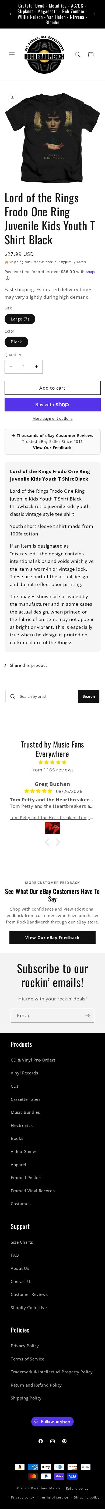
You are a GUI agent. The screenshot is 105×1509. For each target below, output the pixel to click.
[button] (11, 54)
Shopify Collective (29, 1307)
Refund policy (77, 1488)
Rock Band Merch (45, 1488)
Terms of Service (27, 1359)
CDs (15, 1086)
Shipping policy (87, 1497)
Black (16, 342)
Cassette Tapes (25, 1099)
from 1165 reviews (52, 770)
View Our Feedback (52, 447)
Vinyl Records (24, 1073)
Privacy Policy (25, 1346)
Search (88, 696)
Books (17, 1138)
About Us (20, 1268)
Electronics (22, 1125)
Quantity (13, 354)
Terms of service (54, 1497)
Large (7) (20, 319)
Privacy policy (22, 1497)
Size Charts (22, 1242)
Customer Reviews (29, 1294)
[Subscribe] (87, 1016)
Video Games (24, 1151)
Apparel (18, 1165)
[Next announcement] (95, 14)
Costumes (20, 1204)
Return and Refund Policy (36, 1385)
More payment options (53, 418)
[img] (53, 762)
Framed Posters (26, 1177)
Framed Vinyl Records (33, 1191)
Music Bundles (25, 1112)
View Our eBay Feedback (52, 937)
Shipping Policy (26, 1398)
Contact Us (22, 1281)
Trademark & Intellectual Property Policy (52, 1372)
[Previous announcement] (10, 14)
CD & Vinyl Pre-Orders (33, 1060)
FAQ (15, 1255)
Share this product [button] (28, 665)
